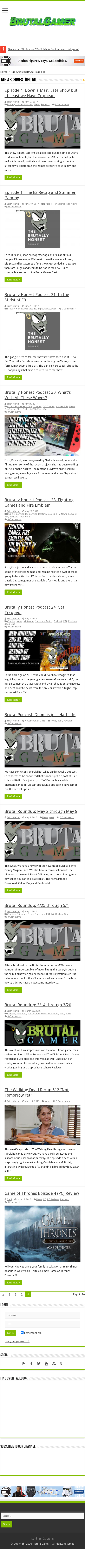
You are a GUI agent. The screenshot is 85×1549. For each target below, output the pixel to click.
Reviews (13, 516)
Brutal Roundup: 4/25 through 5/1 (37, 905)
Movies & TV (62, 406)
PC (44, 1199)
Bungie (11, 514)
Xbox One (42, 409)
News (37, 104)
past (53, 308)
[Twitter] (38, 1363)
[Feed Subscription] (83, 80)
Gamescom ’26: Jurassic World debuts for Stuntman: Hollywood (43, 49)
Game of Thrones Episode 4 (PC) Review (42, 1193)
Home (3, 71)
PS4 (34, 409)
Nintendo (29, 621)
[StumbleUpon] (53, 1363)
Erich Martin (13, 101)
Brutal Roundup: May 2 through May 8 (41, 811)
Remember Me (32, 1332)
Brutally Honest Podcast (20, 104)
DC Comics (48, 406)
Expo (40, 308)
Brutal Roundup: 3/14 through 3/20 (38, 1004)
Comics (37, 406)
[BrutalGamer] (42, 20)
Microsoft (21, 1013)
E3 (35, 308)
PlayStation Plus (13, 409)
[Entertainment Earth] (42, 60)
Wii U (54, 914)
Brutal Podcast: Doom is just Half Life (40, 714)
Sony (68, 1013)
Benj (9, 1199)
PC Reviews (53, 1199)
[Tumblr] (61, 1363)
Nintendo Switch (43, 621)
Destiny (42, 514)
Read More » (13, 177)
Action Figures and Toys (19, 406)
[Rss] (24, 1363)
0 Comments (62, 104)
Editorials (22, 914)
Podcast (45, 104)
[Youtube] (46, 1363)
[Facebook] (31, 1363)
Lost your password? (17, 1341)
